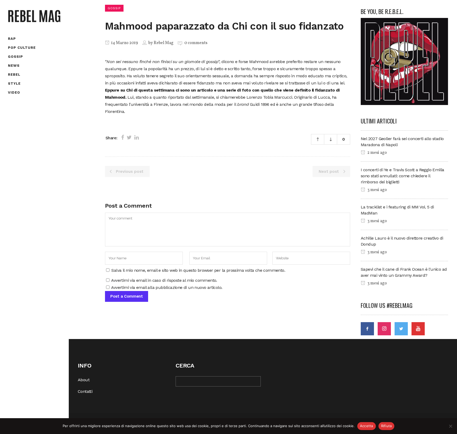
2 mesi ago (377, 153)
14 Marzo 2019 (124, 43)
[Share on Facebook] (122, 137)
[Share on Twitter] (129, 137)
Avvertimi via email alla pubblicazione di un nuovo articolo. (166, 287)
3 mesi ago (377, 190)
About (83, 379)
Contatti (85, 391)
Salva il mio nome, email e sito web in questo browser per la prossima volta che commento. (198, 270)
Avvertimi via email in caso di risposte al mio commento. (164, 280)
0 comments (195, 43)
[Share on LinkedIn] (136, 137)
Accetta (366, 426)
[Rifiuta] (450, 426)
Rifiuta (386, 426)
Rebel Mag (163, 43)
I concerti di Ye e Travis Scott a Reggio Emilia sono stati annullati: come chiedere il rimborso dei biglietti (402, 175)
